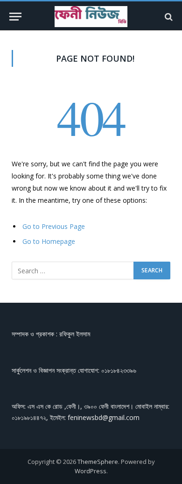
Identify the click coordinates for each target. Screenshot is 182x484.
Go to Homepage (48, 241)
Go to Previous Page (53, 226)
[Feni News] (91, 16)
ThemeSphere (97, 461)
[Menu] (15, 16)
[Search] (168, 16)
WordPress (90, 471)
